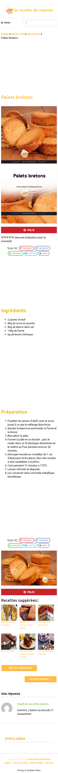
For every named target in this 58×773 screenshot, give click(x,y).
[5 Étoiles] (12, 237)
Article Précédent (20, 668)
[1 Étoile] (2, 237)
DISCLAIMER (36, 763)
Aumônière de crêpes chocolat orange (26, 654)
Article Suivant (39, 679)
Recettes (18, 34)
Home (5, 34)
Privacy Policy (20, 763)
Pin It (31, 230)
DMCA (8, 763)
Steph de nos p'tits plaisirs (33, 704)
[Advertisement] (29, 68)
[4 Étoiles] (10, 237)
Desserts (33, 34)
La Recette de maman (38, 759)
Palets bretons (17, 97)
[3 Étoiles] (7, 237)
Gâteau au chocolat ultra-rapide (26, 625)
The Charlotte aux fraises (44, 623)
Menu (7, 22)
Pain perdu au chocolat (7, 623)
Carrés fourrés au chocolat (46, 652)
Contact (49, 763)
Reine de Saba (7, 651)
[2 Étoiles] (5, 237)
